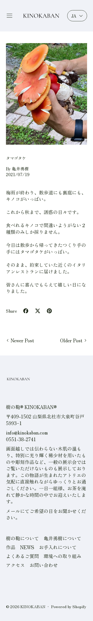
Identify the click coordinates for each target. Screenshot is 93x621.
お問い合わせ (44, 565)
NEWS (27, 547)
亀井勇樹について (62, 538)
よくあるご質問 (22, 556)
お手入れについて (58, 547)
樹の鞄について (22, 538)
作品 (10, 547)
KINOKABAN (32, 606)
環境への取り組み (62, 556)
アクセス (15, 565)
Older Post (71, 340)
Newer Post (22, 340)
